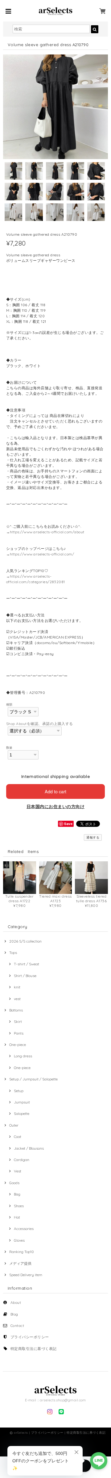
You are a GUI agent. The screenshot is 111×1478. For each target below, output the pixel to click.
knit (17, 987)
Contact (17, 1325)
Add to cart (55, 791)
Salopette (21, 1113)
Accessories (24, 1228)
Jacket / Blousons (29, 1148)
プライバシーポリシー (29, 1337)
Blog (14, 1314)
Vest (17, 1171)
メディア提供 (20, 1263)
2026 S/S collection (25, 941)
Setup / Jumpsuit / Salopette (33, 1079)
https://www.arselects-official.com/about (47, 532)
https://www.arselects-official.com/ (42, 554)
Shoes (19, 1206)
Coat (17, 1136)
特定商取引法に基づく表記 (33, 1348)
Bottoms (16, 1010)
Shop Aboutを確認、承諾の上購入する (39, 723)
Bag (17, 1194)
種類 (9, 704)
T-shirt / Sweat (26, 964)
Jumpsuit (22, 1102)
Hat (17, 1217)
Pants (18, 1033)
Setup (18, 1090)
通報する (92, 837)
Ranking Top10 (21, 1251)
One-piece (17, 1044)
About (15, 1302)
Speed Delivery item (25, 1274)
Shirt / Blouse (25, 975)
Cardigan (21, 1159)
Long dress (23, 1056)
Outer (13, 1125)
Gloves (19, 1240)
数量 (9, 747)
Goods (14, 1182)
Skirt (18, 1021)
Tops (13, 952)
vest (17, 998)
